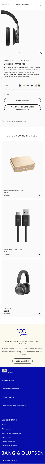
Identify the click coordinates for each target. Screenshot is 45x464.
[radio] (20, 85)
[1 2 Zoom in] (22, 30)
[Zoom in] (41, 52)
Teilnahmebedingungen (9, 445)
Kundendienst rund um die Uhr (16, 121)
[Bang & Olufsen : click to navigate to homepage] (22, 5)
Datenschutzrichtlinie (8, 441)
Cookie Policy (6, 437)
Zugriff (4, 425)
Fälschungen (6, 429)
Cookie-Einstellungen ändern (11, 433)
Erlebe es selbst (22, 101)
